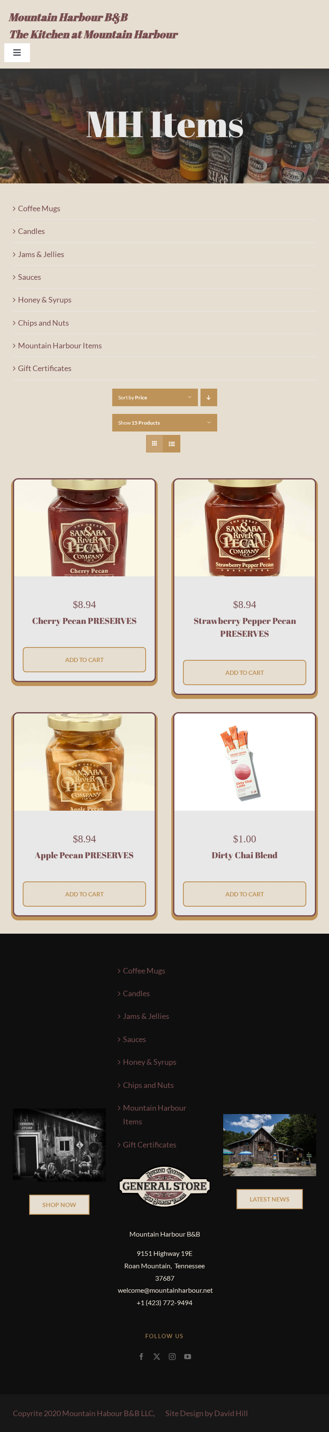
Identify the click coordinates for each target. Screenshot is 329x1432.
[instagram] (172, 1356)
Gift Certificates (45, 368)
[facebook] (141, 1356)
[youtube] (187, 1356)
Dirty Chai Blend (245, 855)
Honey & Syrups (45, 299)
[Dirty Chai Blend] (244, 720)
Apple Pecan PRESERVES (84, 855)
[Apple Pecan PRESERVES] (84, 720)
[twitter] (156, 1356)
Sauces (29, 277)
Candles (31, 231)
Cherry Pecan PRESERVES (84, 620)
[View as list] (171, 443)
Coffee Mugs (39, 208)
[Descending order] (208, 397)
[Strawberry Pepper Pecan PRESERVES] (244, 486)
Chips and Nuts (43, 322)
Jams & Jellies (41, 254)
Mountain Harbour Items (60, 345)
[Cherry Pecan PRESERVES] (84, 486)
